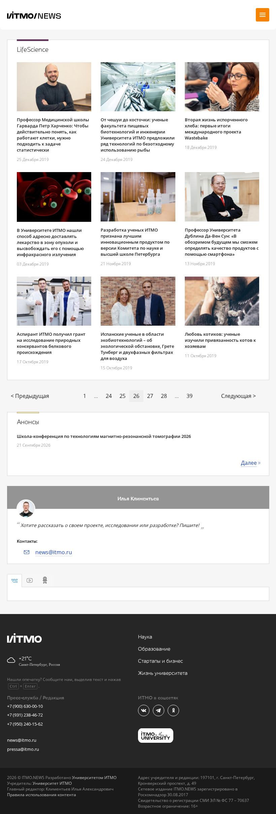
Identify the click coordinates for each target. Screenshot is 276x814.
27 (150, 396)
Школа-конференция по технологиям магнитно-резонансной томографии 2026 (104, 436)
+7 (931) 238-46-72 (25, 715)
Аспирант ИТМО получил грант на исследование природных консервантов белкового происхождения (51, 343)
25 (122, 396)
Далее (249, 462)
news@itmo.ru (53, 552)
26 (136, 396)
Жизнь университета (162, 673)
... (96, 396)
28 (164, 396)
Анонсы (28, 422)
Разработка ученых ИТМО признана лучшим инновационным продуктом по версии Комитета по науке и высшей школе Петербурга (135, 242)
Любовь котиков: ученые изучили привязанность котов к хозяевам (220, 340)
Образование (154, 649)
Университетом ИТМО (94, 777)
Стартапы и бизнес (160, 661)
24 (109, 396)
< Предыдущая (30, 396)
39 (189, 396)
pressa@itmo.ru (23, 749)
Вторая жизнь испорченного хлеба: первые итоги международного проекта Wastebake (216, 129)
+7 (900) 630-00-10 (25, 706)
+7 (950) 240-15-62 (25, 724)
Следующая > (238, 396)
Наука (145, 637)
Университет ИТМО (52, 783)
